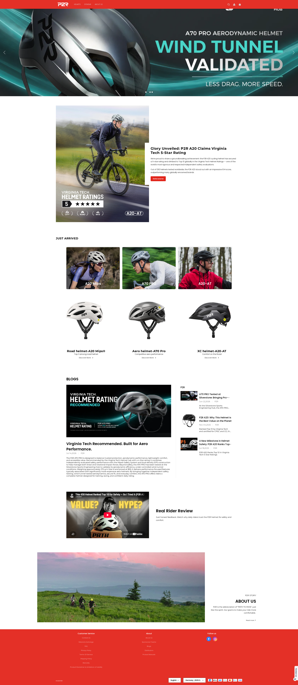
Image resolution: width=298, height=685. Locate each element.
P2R (83, 453)
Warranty (86, 663)
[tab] (145, 92)
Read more (250, 620)
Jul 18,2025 (204, 448)
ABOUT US (99, 4)
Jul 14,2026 (71, 453)
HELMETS (77, 4)
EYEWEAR (87, 4)
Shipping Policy (86, 659)
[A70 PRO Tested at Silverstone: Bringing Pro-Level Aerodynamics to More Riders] (189, 396)
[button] (228, 4)
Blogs (149, 646)
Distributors (149, 650)
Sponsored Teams (149, 642)
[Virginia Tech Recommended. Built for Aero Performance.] (118, 411)
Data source (158, 179)
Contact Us (86, 638)
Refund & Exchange (86, 642)
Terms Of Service (86, 654)
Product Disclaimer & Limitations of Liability (86, 667)
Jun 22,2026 (204, 401)
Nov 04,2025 (205, 425)
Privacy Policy (86, 650)
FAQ (86, 646)
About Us (149, 638)
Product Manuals (149, 654)
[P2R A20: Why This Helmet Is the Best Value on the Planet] (189, 420)
